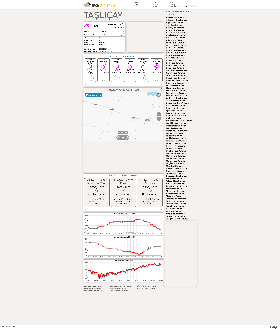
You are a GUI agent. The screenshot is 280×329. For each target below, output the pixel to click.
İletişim (274, 327)
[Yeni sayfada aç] (160, 89)
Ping (13, 326)
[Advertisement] (145, 37)
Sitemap (5, 326)
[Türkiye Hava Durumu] (100, 6)
